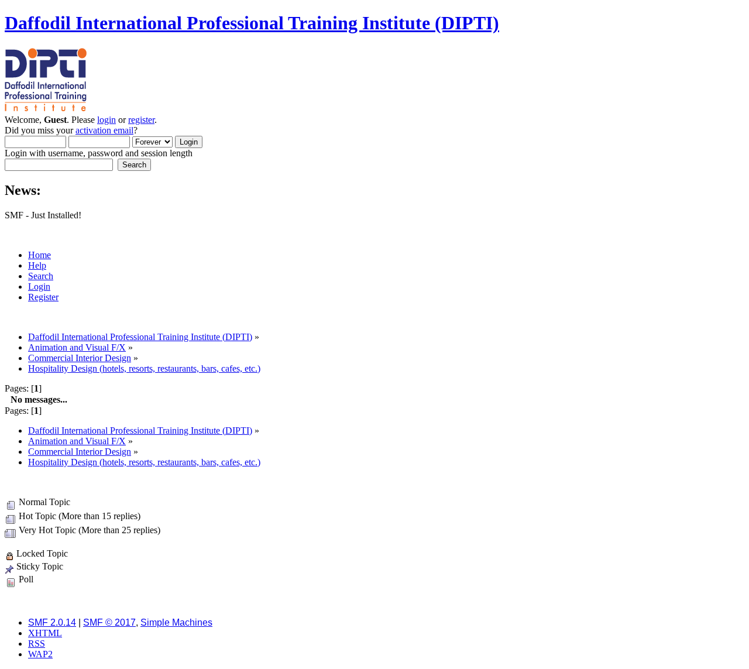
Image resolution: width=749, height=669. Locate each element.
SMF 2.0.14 (52, 622)
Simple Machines (176, 622)
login (106, 120)
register (141, 120)
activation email (104, 130)
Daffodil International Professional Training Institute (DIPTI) (252, 22)
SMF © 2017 (109, 622)
